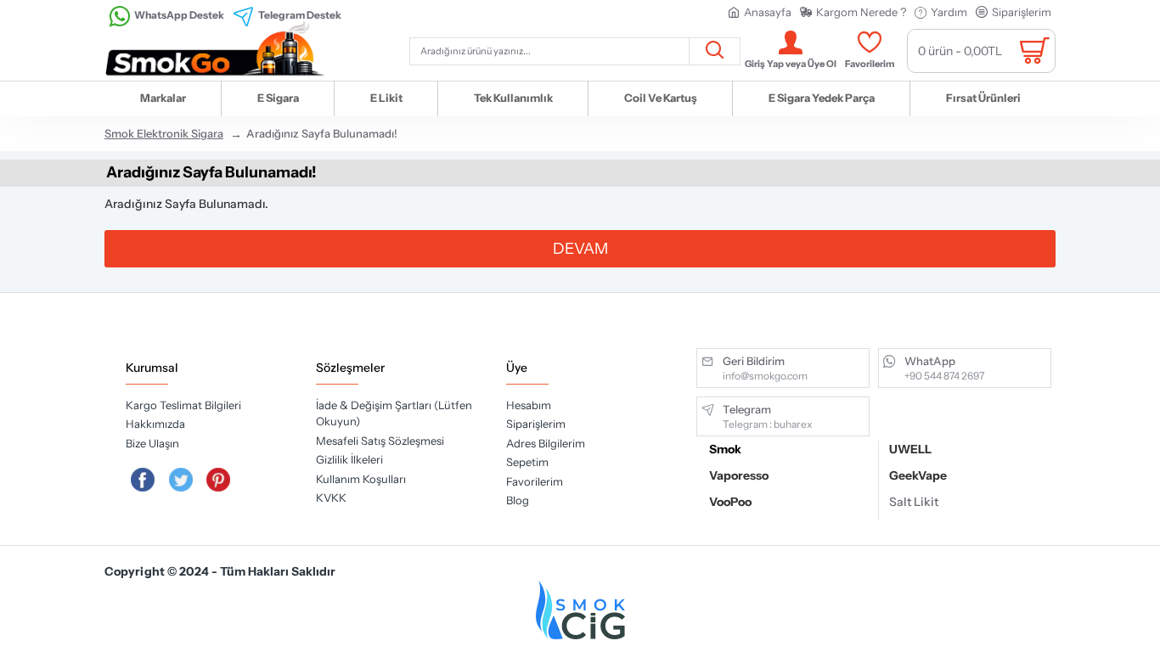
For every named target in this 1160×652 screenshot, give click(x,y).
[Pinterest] (219, 479)
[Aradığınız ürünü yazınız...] (714, 51)
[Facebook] (143, 479)
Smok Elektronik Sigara (163, 133)
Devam (580, 248)
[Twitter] (181, 479)
